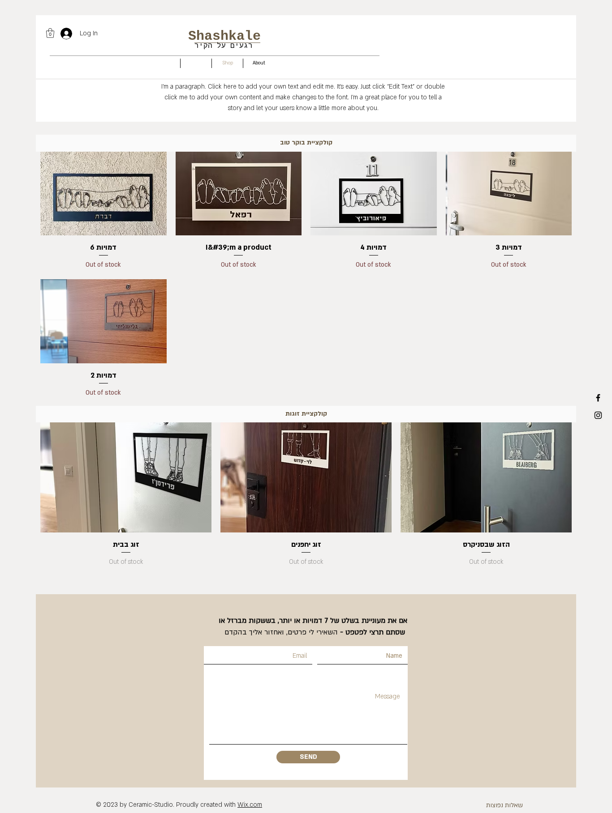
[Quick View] (103, 194)
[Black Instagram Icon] (598, 415)
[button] (50, 33)
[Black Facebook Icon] (598, 398)
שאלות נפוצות (504, 805)
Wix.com (249, 804)
